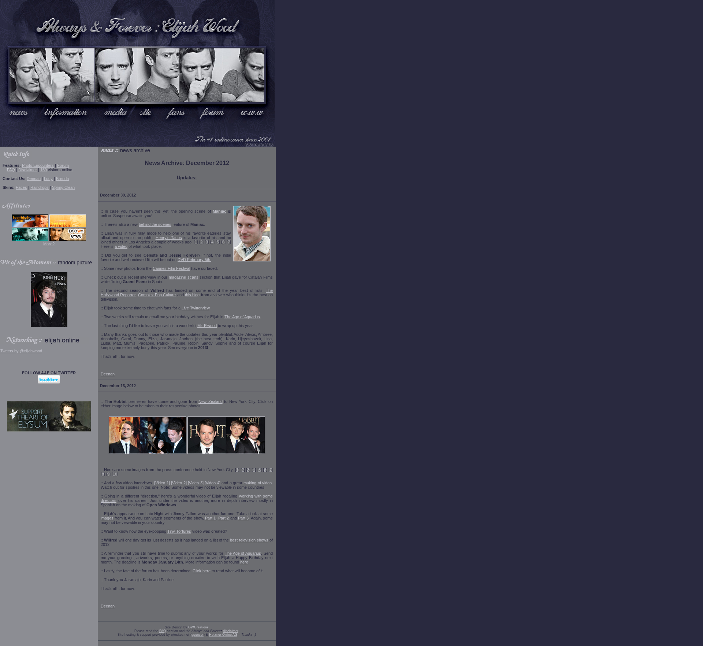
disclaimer (230, 631)
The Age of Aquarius (242, 317)
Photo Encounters (38, 165)
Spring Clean (63, 187)
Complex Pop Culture (157, 295)
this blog (192, 295)
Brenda (62, 178)
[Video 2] (179, 483)
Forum (63, 165)
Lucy (48, 178)
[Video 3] (196, 483)
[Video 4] (212, 483)
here (244, 562)
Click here (202, 571)
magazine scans (183, 277)
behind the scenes (155, 224)
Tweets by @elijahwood (21, 351)
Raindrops (39, 187)
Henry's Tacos (169, 237)
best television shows (249, 540)
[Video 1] (162, 483)
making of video (257, 483)
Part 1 (210, 518)
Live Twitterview (195, 308)
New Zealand (210, 401)
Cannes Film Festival (171, 268)
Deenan (34, 178)
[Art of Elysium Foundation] (49, 430)
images (107, 518)
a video (121, 246)
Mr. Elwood (207, 325)
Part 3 (243, 518)
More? (49, 244)
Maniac (219, 211)
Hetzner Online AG (223, 634)
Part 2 (223, 518)
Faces (21, 187)
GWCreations (198, 627)
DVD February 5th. (194, 259)
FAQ (11, 170)
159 (43, 170)
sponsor (197, 634)
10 (115, 474)
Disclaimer (27, 170)
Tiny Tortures (179, 531)
